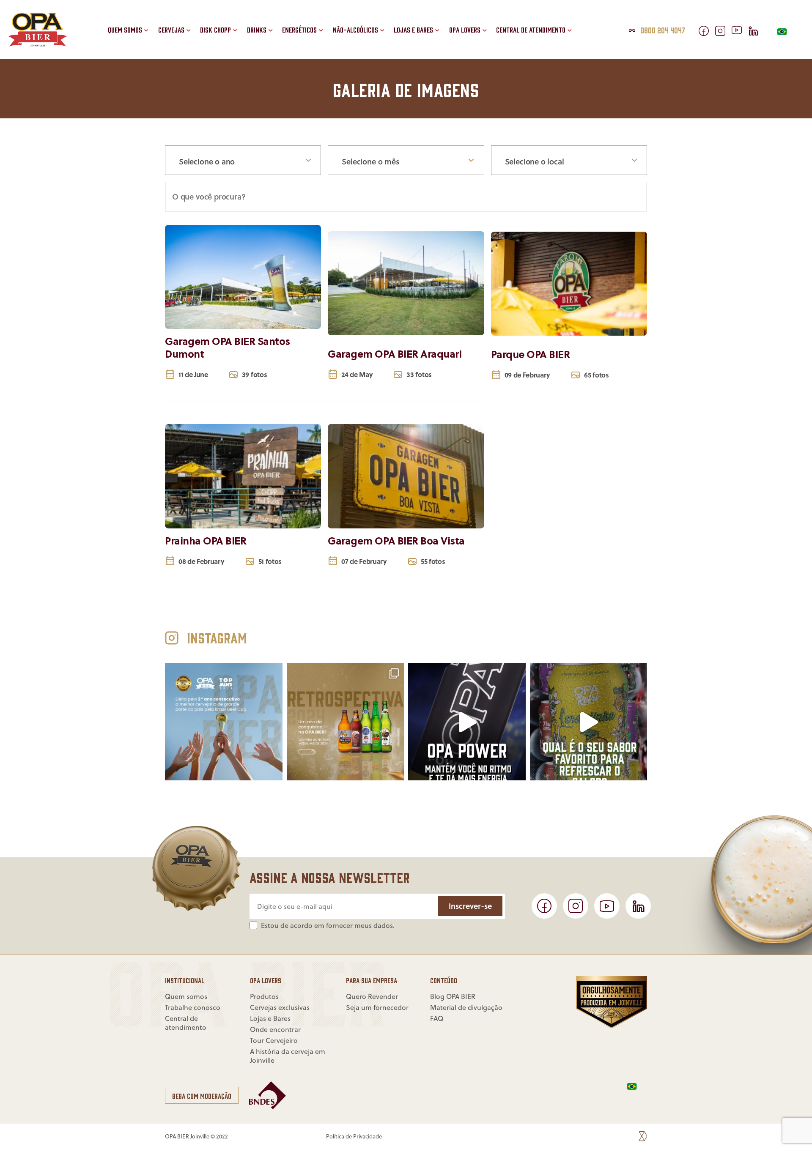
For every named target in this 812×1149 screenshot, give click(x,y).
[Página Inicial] (37, 43)
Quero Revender (535, 17)
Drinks (256, 29)
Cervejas (171, 29)
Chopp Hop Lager (240, 36)
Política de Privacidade (354, 1136)
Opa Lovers (464, 29)
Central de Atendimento (530, 29)
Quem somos (125, 29)
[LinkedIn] (756, 33)
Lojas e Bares (413, 29)
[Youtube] (740, 31)
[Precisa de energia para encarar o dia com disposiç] (467, 722)
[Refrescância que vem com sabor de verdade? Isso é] (588, 722)
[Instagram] (723, 33)
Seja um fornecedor (542, 36)
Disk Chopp (215, 29)
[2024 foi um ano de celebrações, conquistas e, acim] (224, 722)
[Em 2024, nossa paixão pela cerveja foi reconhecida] (345, 722)
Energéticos (299, 29)
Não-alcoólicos (355, 29)
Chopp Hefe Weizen (243, 17)
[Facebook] (707, 33)
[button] (387, 45)
